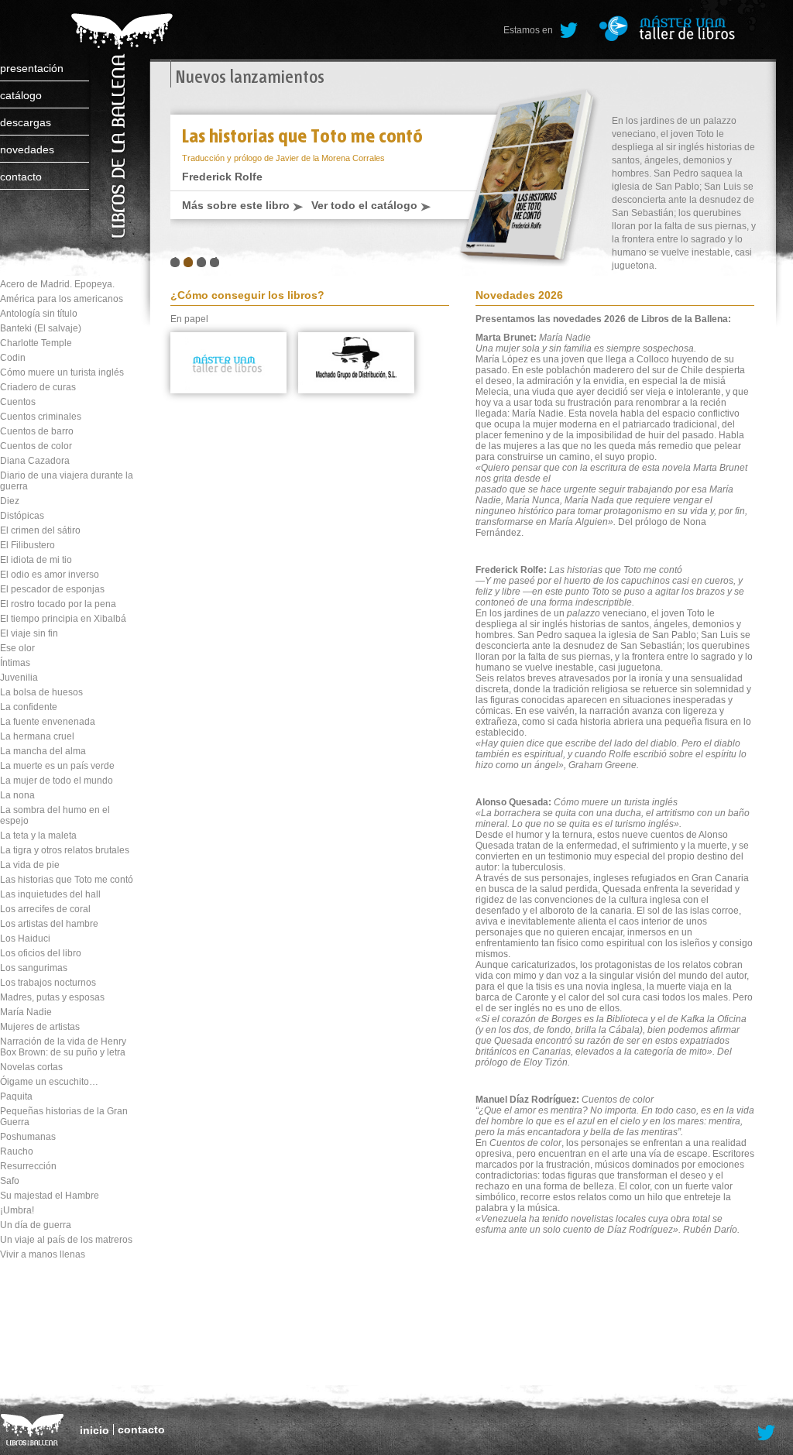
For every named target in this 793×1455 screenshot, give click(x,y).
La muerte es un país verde (57, 765)
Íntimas (15, 662)
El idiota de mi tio (36, 559)
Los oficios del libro (40, 953)
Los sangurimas (33, 968)
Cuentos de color (36, 446)
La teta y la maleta (38, 835)
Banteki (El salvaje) (40, 328)
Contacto (21, 176)
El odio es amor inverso (49, 574)
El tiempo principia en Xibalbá (63, 618)
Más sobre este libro (236, 205)
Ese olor (17, 648)
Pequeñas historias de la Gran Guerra (64, 1116)
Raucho (16, 1151)
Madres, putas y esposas (52, 997)
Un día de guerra (35, 1225)
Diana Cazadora (35, 460)
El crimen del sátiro (40, 530)
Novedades (27, 149)
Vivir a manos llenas (42, 1254)
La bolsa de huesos (41, 692)
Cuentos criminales (40, 416)
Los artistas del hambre (49, 923)
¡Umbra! (17, 1210)
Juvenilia (19, 677)
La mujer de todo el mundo (56, 780)
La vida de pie (30, 865)
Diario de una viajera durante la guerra (66, 481)
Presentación (32, 68)
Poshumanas (28, 1136)
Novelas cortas (31, 1067)
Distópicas (22, 515)
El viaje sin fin (29, 633)
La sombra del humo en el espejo (55, 815)
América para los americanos (61, 298)
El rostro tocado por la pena (58, 604)
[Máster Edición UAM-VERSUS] (688, 28)
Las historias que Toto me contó (66, 879)
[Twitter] (569, 30)
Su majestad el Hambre (49, 1195)
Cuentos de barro (37, 431)
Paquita (16, 1096)
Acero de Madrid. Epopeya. (57, 284)
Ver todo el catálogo (364, 205)
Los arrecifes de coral (45, 909)
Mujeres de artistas (40, 1026)
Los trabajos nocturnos (48, 982)
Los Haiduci (25, 938)
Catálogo (21, 95)
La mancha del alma (43, 751)
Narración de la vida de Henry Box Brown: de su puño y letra (63, 1047)
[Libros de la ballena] (120, 110)
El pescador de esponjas (52, 589)
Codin (13, 357)
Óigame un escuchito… (49, 1081)
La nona (17, 795)
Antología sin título (38, 313)
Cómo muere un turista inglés (62, 372)
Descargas (25, 122)
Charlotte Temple (36, 343)
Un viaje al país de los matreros (66, 1239)
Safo (9, 1180)
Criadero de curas (38, 387)
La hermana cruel (37, 736)
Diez (9, 501)
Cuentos (18, 401)
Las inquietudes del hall (50, 894)
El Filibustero (27, 545)
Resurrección (28, 1166)
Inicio (94, 1430)
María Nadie (26, 1012)
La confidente (28, 707)
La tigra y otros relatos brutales (64, 850)
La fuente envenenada (47, 721)
